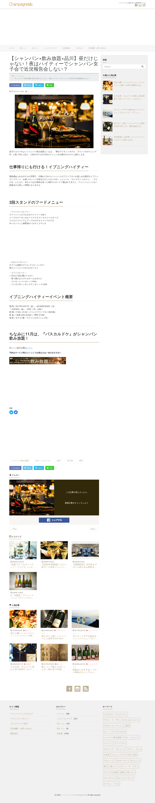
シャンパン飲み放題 (20, 460)
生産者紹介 (66, 48)
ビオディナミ (122, 760)
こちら (30, 347)
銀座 (123, 772)
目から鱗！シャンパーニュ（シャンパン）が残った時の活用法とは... (129, 83)
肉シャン (131, 772)
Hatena (39, 85)
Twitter (28, 85)
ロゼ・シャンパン (43, 460)
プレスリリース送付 (19, 723)
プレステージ (109, 778)
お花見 (115, 772)
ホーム (11, 48)
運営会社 (14, 733)
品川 (59, 460)
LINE (50, 85)
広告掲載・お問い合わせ (97, 48)
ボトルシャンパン (131, 719)
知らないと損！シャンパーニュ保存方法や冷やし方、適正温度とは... (129, 124)
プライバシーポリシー (20, 718)
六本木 (107, 754)
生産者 (60, 733)
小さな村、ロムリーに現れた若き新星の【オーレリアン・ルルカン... (129, 97)
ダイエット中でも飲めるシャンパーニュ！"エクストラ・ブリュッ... (129, 111)
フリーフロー (120, 743)
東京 (81, 460)
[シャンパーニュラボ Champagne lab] (21, 4)
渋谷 (135, 754)
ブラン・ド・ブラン (112, 719)
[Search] (142, 66)
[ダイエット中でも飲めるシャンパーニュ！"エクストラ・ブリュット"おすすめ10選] (108, 113)
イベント (79, 48)
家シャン (23, 48)
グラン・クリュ (134, 748)
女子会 (70, 460)
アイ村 (127, 754)
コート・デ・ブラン (129, 766)
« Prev (14, 529)
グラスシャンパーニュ (113, 725)
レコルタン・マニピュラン (115, 714)
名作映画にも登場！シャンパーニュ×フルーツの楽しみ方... (129, 138)
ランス (107, 772)
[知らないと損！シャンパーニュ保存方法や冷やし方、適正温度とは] (108, 126)
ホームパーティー (126, 778)
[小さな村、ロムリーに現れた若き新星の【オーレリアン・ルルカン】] (108, 99)
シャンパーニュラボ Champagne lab (73, 795)
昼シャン (114, 766)
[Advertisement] (77, 27)
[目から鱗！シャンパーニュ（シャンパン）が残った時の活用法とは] (108, 85)
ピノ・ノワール (110, 731)
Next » (93, 529)
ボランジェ (135, 760)
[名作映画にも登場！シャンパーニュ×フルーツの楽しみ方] (108, 140)
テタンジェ (108, 760)
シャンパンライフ (50, 48)
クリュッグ (117, 754)
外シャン (35, 48)
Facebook (16, 85)
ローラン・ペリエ (111, 783)
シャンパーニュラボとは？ (22, 713)
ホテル (123, 731)
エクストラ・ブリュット (114, 748)
